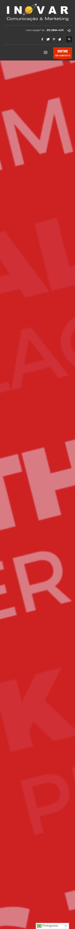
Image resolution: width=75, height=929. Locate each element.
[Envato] (59, 39)
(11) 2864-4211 (55, 30)
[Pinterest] (54, 39)
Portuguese (50, 925)
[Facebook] (42, 39)
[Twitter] (48, 39)
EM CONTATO (62, 53)
